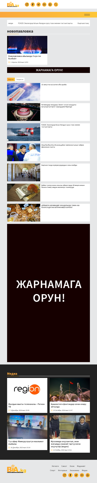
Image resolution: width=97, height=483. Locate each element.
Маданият (81, 466)
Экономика (74, 470)
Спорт (52, 470)
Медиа (84, 470)
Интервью (62, 470)
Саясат (64, 466)
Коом (72, 466)
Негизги (55, 466)
